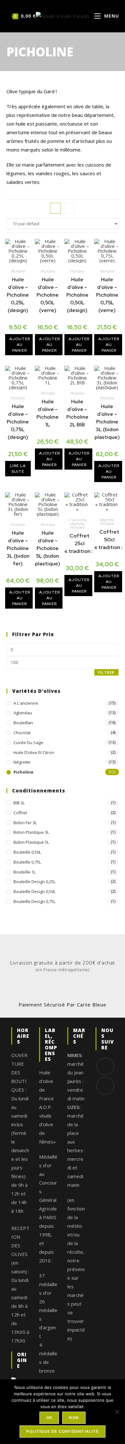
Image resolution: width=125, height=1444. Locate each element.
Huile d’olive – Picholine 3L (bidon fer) (17, 548)
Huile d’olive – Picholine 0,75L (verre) (107, 295)
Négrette (77, 523)
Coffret (20, 813)
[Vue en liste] (69, 208)
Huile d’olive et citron (33, 752)
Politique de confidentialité (62, 1431)
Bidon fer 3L (25, 822)
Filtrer (106, 672)
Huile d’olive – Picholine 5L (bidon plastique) (47, 548)
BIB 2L (19, 803)
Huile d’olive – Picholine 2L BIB (77, 413)
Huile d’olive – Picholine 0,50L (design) (77, 295)
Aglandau (22, 713)
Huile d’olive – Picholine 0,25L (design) (18, 295)
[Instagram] (105, 1086)
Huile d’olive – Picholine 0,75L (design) (18, 421)
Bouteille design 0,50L (34, 891)
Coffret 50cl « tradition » (109, 540)
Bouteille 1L (24, 872)
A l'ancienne (76, 519)
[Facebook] (105, 1066)
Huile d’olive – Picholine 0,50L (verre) (48, 295)
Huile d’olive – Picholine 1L (48, 413)
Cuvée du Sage (28, 742)
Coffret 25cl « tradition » (79, 543)
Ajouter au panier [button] (19, 344)
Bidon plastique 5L (31, 842)
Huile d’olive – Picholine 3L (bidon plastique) (107, 421)
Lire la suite (18, 468)
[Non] (117, 1411)
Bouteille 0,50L (27, 852)
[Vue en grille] (55, 208)
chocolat (21, 732)
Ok (49, 1417)
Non (74, 1417)
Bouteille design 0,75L (34, 901)
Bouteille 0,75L (27, 862)
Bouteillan (23, 723)
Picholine (18, 271)
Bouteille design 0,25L (34, 881)
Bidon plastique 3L (31, 832)
